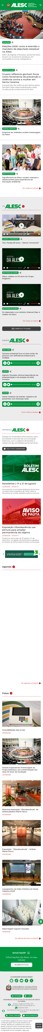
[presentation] (3, 554)
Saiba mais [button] (25, 1030)
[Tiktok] (16, 980)
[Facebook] (26, 980)
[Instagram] (11, 980)
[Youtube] (21, 980)
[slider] (12, 234)
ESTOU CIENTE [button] (38, 1026)
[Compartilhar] (12, 42)
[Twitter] (31, 980)
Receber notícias (22, 965)
